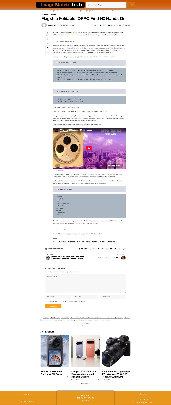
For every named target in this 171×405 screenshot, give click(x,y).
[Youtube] (147, 399)
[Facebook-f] (141, 399)
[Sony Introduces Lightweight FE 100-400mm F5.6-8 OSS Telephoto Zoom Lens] (116, 351)
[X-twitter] (144, 399)
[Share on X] (100, 25)
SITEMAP (85, 400)
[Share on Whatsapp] (103, 25)
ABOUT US (85, 395)
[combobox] (106, 5)
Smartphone (55, 317)
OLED (82, 320)
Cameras (45, 14)
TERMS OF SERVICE (85, 398)
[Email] (114, 25)
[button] (117, 25)
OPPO (74, 32)
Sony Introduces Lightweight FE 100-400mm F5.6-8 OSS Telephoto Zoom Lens (116, 374)
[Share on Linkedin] (106, 25)
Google (99, 317)
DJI (106, 317)
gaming (119, 317)
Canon (90, 320)
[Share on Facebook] (98, 25)
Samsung (65, 317)
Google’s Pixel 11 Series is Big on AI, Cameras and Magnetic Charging (83, 374)
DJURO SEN (52, 25)
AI (71, 317)
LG (103, 320)
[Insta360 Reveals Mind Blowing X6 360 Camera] (55, 351)
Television (110, 320)
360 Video (43, 369)
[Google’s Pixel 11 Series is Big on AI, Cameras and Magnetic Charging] (85, 351)
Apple (46, 317)
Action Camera (52, 369)
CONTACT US (28, 394)
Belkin (97, 320)
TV (50, 320)
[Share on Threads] (109, 25)
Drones (44, 320)
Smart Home (58, 320)
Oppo (127, 317)
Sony (77, 317)
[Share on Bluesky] (112, 25)
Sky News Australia (88, 317)
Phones (53, 14)
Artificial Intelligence (71, 320)
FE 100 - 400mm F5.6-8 (108, 369)
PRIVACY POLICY (28, 401)
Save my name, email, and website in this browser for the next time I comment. (66, 301)
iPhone (112, 317)
